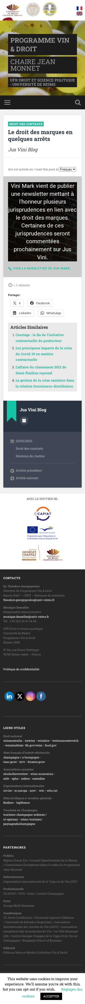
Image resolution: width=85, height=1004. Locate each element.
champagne (11, 757)
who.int (52, 790)
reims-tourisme (31, 819)
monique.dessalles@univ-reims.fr (26, 616)
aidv (6, 778)
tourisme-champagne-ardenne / (25, 814)
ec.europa (20, 790)
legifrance (23, 802)
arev (33, 790)
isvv (22, 762)
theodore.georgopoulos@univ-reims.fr (29, 600)
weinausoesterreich (65, 740)
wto (41, 790)
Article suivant (27, 478)
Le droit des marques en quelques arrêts (40, 135)
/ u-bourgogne (29, 757)
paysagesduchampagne (19, 824)
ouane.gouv (37, 762)
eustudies (38, 778)
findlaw (8, 802)
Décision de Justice (30, 456)
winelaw (44, 740)
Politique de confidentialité (21, 669)
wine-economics (41, 774)
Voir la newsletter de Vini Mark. (42, 268)
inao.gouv (10, 762)
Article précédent (29, 470)
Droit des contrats (25, 124)
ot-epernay (10, 819)
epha (15, 778)
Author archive (24, 420)
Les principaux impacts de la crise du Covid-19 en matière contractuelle (44, 354)
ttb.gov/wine (33, 745)
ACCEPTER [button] (51, 996)
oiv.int (7, 790)
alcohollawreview (15, 774)
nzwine (30, 740)
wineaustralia (12, 740)
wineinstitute (14, 745)
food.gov (50, 745)
